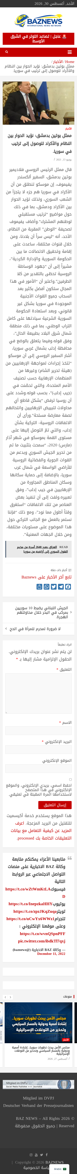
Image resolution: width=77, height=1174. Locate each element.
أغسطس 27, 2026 (57, 1059)
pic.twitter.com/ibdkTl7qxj (41, 941)
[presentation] (5, 997)
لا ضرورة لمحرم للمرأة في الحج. (35, 628)
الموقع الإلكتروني (57, 760)
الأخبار (68, 128)
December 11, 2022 (51, 954)
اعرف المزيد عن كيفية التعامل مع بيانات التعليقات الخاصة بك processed (41, 830)
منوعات (67, 996)
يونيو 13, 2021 (64, 159)
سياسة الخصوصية (37, 1167)
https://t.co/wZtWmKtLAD (35, 892)
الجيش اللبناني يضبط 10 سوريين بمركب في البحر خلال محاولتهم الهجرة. (41, 612)
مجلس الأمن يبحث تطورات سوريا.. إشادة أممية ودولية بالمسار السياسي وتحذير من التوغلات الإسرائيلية (41, 1051)
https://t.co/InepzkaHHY (31, 904)
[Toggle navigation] (69, 52)
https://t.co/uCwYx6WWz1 (30, 919)
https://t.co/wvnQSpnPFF (42, 934)
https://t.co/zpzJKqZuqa (35, 911)
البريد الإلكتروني (57, 741)
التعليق (64, 669)
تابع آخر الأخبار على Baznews (46, 577)
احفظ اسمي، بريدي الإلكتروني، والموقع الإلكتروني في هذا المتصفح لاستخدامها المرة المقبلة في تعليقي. (39, 790)
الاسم (65, 722)
